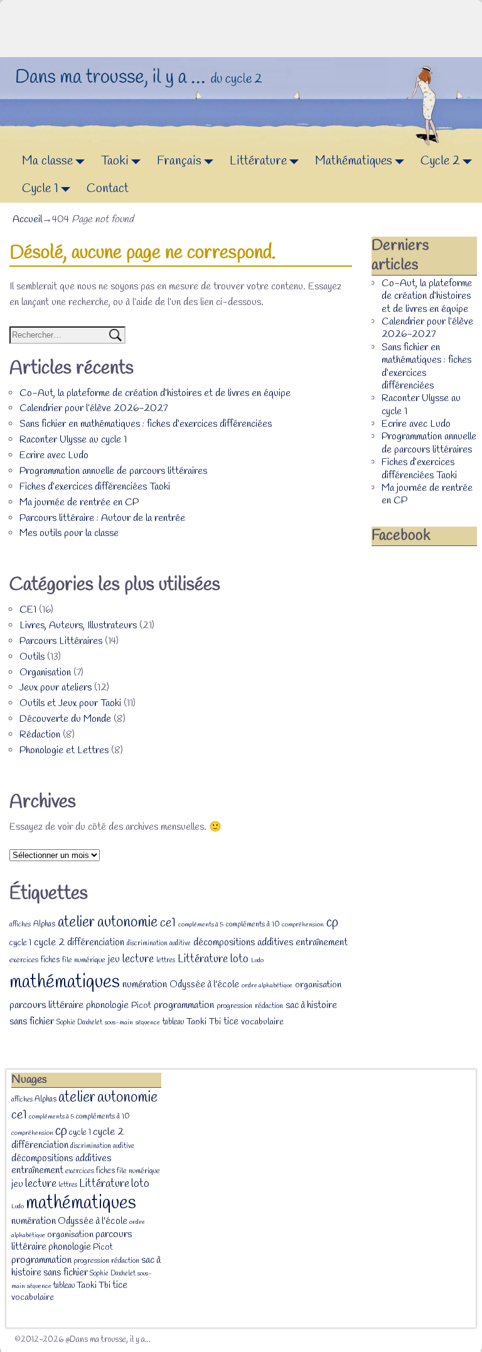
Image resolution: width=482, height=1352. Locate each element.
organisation (318, 985)
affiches (20, 925)
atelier (76, 922)
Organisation (45, 672)
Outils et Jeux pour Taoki (70, 703)
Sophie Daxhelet (79, 1022)
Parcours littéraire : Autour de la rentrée (102, 518)
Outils (32, 656)
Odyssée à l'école (204, 985)
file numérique (83, 960)
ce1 (168, 923)
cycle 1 (20, 942)
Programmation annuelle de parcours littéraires (113, 471)
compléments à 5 (200, 924)
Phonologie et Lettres (64, 750)
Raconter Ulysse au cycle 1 (73, 439)
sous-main (119, 1022)
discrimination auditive (159, 943)
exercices (23, 960)
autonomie (127, 923)
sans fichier (31, 1021)
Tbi (215, 1022)
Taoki (115, 161)
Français (179, 161)
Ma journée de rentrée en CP (79, 502)
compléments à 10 (252, 925)
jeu (114, 959)
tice (230, 1022)
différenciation (95, 942)
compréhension (303, 924)
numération (144, 984)
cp (332, 922)
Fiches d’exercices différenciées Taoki (94, 486)
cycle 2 (49, 942)
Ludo (257, 960)
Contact (108, 188)
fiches (50, 960)
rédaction (269, 1006)
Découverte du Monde (65, 719)
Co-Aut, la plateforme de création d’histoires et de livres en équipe (155, 393)
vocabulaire (262, 1022)
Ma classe (47, 161)
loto (239, 959)
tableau (173, 1022)
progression (234, 1006)
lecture (138, 959)
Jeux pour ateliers (55, 687)
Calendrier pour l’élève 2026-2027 (93, 408)
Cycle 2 (440, 161)
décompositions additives (243, 942)
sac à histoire (311, 1005)
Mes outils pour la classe (69, 533)
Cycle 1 (40, 188)
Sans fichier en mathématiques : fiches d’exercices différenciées (145, 424)
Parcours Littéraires (60, 641)
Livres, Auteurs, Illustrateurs (78, 625)
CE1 (27, 609)
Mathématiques (353, 161)
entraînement (322, 942)
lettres (165, 960)
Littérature (258, 161)
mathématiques (64, 982)
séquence (148, 1022)
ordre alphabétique (267, 985)
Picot (141, 1006)
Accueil (27, 219)
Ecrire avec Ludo (53, 455)
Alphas (44, 924)
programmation (184, 1005)
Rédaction (39, 734)
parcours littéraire (46, 1005)
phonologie (107, 1005)
